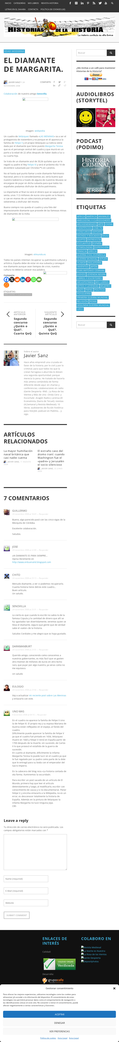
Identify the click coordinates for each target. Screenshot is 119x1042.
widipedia (40, 130)
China (108, 224)
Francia (82, 251)
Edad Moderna (14, 51)
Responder (43, 514)
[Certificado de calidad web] (59, 963)
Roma (93, 301)
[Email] (39, 279)
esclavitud (84, 243)
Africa (81, 216)
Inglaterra (94, 262)
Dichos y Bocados (88, 235)
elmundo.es (40, 254)
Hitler (103, 258)
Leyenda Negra (96, 274)
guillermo (19, 510)
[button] (114, 988)
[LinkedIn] (82, 3)
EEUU (105, 235)
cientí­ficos (84, 227)
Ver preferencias (59, 1031)
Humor (81, 262)
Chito (16, 575)
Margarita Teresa (54, 146)
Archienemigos (86, 224)
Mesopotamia (85, 282)
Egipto (81, 239)
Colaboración (10, 93)
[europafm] (93, 950)
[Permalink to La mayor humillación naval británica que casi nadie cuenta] (18, 473)
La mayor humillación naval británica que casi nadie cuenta (18, 454)
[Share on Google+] (65, 82)
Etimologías (85, 247)
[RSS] (94, 3)
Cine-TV (97, 227)
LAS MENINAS (47, 136)
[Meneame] (6, 285)
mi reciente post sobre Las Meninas (47, 695)
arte (101, 224)
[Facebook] (70, 3)
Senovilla (19, 606)
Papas (89, 289)
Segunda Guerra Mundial (93, 305)
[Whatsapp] (33, 279)
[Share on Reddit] (65, 85)
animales (104, 216)
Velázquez (23, 136)
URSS (80, 309)
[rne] (91, 957)
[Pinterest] (88, 3)
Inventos (83, 266)
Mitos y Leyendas (88, 285)
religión (82, 301)
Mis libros (102, 282)
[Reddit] (17, 279)
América (92, 216)
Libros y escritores (89, 278)
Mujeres (105, 285)
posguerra (84, 293)
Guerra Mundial (87, 258)
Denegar (59, 1022)
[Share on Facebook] (54, 82)
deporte (97, 231)
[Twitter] (100, 3)
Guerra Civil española (91, 255)
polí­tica (100, 289)
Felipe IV (32, 164)
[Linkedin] (22, 279)
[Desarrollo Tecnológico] (52, 980)
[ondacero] (94, 954)
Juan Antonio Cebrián (90, 270)
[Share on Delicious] (59, 85)
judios (81, 274)
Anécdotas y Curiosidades (17, 294)
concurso (83, 231)
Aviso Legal (62, 1038)
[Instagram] (76, 3)
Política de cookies (48, 1038)
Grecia (92, 251)
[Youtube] (106, 3)
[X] (12, 279)
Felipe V (19, 142)
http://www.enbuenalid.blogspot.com (31, 562)
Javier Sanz (13, 462)
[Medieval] (91, 947)
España (97, 243)
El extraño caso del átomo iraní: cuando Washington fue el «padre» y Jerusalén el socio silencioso (51, 457)
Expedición (102, 247)
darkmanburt (22, 646)
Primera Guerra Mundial (92, 297)
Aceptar (59, 1014)
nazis (80, 289)
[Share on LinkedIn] (54, 85)
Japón (93, 266)
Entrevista (94, 239)
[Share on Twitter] (59, 82)
